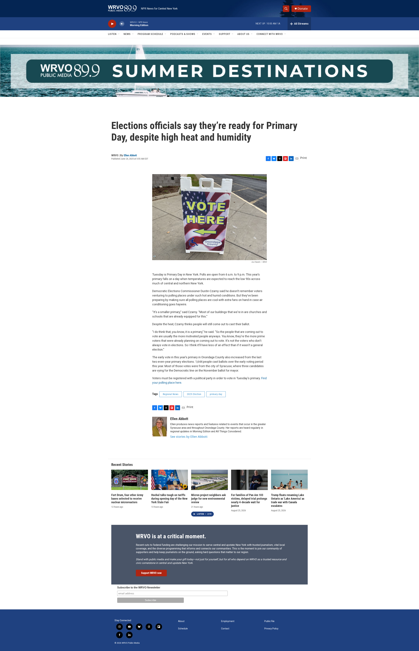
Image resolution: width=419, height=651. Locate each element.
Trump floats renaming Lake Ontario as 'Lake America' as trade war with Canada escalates (287, 500)
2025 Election (194, 394)
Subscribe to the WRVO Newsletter (138, 587)
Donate (303, 8)
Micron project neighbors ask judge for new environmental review (208, 498)
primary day (216, 394)
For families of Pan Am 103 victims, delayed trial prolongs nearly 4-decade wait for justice (249, 500)
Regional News (170, 394)
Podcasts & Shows (182, 34)
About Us (243, 34)
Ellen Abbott (130, 155)
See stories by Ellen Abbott (189, 437)
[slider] (127, 23)
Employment (227, 621)
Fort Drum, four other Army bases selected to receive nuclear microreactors (127, 498)
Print (303, 158)
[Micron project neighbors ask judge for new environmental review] (209, 480)
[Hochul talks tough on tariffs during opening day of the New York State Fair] (169, 480)
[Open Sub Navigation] (119, 34)
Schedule (183, 628)
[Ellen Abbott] (159, 426)
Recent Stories (122, 465)
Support (224, 34)
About (181, 621)
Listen (112, 34)
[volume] (122, 24)
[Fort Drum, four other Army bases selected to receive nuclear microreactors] (129, 480)
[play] (112, 24)
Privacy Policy (271, 628)
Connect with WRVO (269, 34)
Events (207, 34)
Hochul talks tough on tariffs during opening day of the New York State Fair (169, 498)
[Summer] (209, 71)
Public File (269, 621)
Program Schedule (150, 34)
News (127, 34)
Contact (225, 628)
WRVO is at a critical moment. (171, 536)
